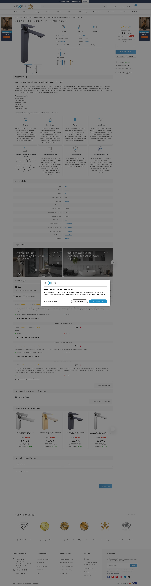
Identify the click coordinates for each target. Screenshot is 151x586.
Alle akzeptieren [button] (98, 301)
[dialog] (75, 293)
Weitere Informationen (50, 296)
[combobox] (106, 283)
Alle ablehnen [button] (79, 301)
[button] (50, 301)
